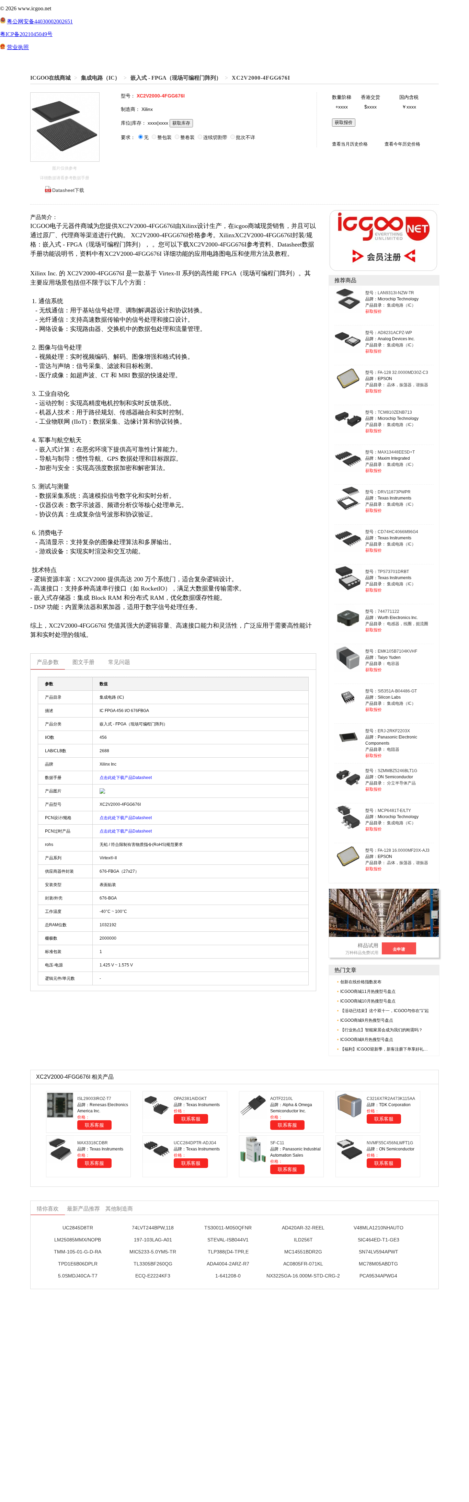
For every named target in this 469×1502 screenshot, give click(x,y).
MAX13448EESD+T (396, 452)
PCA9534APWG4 (378, 1276)
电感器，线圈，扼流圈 (407, 623)
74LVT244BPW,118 (153, 1227)
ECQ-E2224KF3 (152, 1276)
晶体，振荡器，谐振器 (407, 384)
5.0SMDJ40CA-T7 (78, 1276)
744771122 (388, 611)
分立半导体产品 (401, 783)
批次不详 (245, 137)
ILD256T (303, 1239)
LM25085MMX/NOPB (77, 1239)
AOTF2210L (281, 1098)
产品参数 (48, 662)
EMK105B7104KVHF (397, 651)
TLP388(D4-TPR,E (228, 1251)
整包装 (164, 137)
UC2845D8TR (77, 1227)
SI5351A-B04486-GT (397, 691)
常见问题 (119, 662)
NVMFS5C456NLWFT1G (390, 1142)
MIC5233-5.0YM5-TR (152, 1251)
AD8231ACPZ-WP (395, 332)
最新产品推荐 (83, 1209)
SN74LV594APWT (378, 1251)
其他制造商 (119, 1209)
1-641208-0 (228, 1276)
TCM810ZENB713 (395, 412)
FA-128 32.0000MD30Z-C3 (403, 372)
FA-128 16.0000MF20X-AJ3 (404, 850)
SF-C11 (277, 1142)
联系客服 (94, 1125)
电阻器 (393, 749)
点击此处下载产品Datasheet (126, 777)
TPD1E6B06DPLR (78, 1263)
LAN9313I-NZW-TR (396, 292)
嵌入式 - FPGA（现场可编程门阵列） (175, 78)
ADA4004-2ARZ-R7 (228, 1263)
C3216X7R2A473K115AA (391, 1098)
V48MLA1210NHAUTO (378, 1227)
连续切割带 (215, 137)
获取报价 (344, 122)
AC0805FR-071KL (303, 1263)
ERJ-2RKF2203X (394, 731)
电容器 (393, 663)
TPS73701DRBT (393, 571)
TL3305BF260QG (153, 1263)
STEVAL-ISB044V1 (228, 1239)
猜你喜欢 (48, 1209)
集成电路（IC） (100, 78)
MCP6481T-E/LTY (394, 810)
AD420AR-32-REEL (303, 1227)
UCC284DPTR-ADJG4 (195, 1142)
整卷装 (187, 137)
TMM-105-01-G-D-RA (77, 1251)
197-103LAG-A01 (153, 1239)
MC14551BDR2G (303, 1251)
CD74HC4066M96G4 (398, 531)
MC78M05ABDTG (378, 1263)
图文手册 (83, 662)
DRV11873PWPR (394, 492)
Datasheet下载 (68, 190)
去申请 (399, 949)
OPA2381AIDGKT (190, 1098)
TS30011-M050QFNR (228, 1227)
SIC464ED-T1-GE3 (378, 1239)
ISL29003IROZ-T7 (94, 1098)
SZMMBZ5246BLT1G (397, 770)
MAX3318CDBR (92, 1142)
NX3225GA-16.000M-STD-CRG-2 (303, 1276)
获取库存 (181, 123)
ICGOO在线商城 (50, 78)
